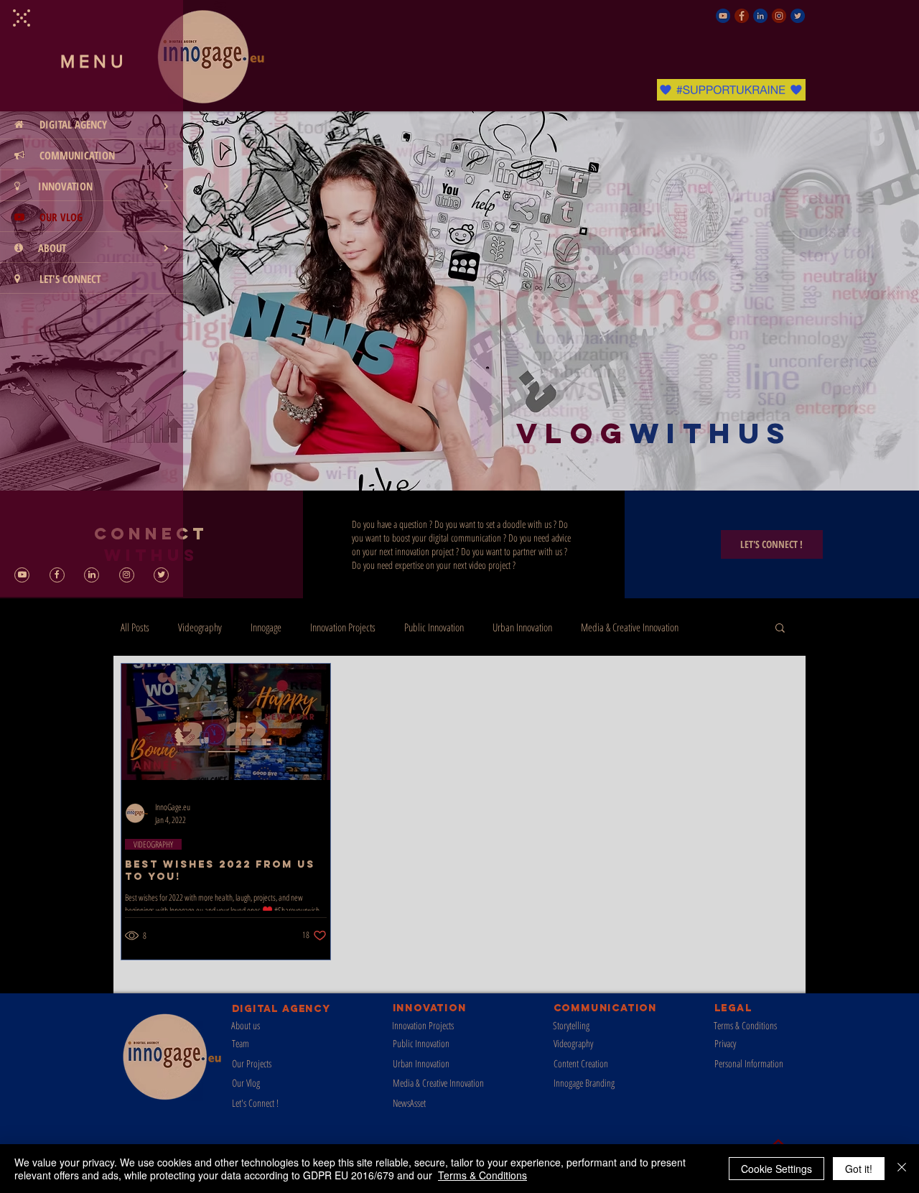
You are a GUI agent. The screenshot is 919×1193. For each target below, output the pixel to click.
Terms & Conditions (482, 1175)
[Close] (901, 1169)
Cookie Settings (776, 1168)
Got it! (858, 1168)
